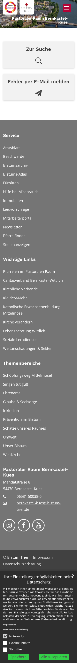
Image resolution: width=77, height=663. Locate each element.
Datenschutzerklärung (56, 619)
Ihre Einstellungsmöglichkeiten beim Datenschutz (38, 579)
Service (11, 135)
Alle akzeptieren (54, 656)
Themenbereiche (22, 363)
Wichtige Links (19, 259)
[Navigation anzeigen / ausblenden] (67, 8)
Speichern (18, 656)
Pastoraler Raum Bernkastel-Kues (35, 472)
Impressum (9, 624)
